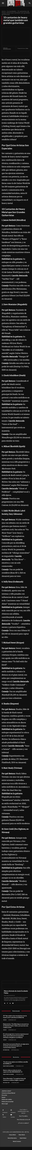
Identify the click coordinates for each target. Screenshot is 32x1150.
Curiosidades (11, 11)
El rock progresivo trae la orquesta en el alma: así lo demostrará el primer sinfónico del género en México (15, 1035)
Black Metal (22, 1134)
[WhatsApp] (16, 53)
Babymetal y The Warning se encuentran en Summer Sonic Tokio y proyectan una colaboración (16, 1025)
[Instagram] (11, 1110)
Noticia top (6, 1082)
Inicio (4, 11)
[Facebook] (4, 53)
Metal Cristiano (17, 1141)
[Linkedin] (10, 1003)
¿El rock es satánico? (23, 1123)
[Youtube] (13, 1003)
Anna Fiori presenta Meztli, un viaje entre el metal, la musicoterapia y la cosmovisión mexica (16, 1045)
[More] (20, 53)
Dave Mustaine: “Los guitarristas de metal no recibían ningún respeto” (14, 1079)
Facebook (5, 1112)
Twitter (4, 1117)
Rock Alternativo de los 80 (23, 1119)
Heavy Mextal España (8, 1066)
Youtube (13, 1117)
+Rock (4, 1019)
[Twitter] (8, 53)
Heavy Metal (12, 1134)
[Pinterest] (12, 53)
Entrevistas (6, 1049)
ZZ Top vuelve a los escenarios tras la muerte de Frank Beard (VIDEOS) (15, 1016)
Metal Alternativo (12, 1138)
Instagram (13, 1112)
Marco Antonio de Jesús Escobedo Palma (16, 992)
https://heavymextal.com (9, 995)
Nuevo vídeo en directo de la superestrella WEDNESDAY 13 (12, 1071)
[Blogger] (4, 1003)
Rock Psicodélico (23, 1116)
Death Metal (23, 1138)
